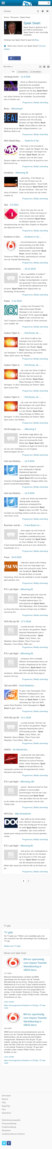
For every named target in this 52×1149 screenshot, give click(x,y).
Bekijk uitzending (41, 103)
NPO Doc (8, 813)
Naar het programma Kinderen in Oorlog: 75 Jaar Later (25, 1006)
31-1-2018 (26, 717)
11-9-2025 (25, 77)
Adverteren (6, 1113)
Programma (27, 103)
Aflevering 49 (21, 172)
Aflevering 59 (26, 653)
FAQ (4, 1103)
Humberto (8, 172)
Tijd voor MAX (10, 685)
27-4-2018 (26, 621)
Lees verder (9, 1002)
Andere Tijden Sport (13, 333)
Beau (37, 40)
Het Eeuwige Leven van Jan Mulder (21, 429)
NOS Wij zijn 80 (11, 621)
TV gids (8, 932)
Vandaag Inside (11, 77)
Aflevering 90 (26, 845)
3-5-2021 (14, 205)
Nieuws (5, 1099)
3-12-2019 (17, 301)
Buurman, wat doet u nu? (16, 525)
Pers (4, 1109)
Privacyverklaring (9, 1124)
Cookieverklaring (9, 1127)
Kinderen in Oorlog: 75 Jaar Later (19, 237)
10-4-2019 (29, 461)
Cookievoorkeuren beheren (13, 1134)
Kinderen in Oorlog (34, 237)
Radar (7, 301)
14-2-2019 (29, 493)
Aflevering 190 (27, 781)
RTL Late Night (11, 589)
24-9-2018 (16, 557)
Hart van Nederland (13, 461)
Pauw (6, 557)
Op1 (6, 205)
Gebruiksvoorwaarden (11, 1120)
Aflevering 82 (26, 589)
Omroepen (6, 1096)
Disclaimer (6, 1130)
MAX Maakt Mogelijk (13, 140)
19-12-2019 (30, 269)
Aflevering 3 (30, 429)
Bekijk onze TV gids (12, 946)
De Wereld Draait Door (24, 749)
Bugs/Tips (6, 1106)
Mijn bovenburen (23, 813)
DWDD (7, 749)
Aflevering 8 (17, 108)
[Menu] (3, 3)
